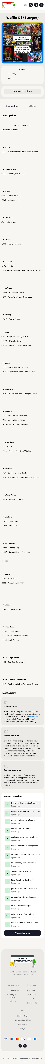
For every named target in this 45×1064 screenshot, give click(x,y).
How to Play (32, 990)
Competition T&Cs (23, 1020)
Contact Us (32, 1003)
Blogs (22, 1028)
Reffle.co (22, 1061)
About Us (32, 994)
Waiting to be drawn (13, 995)
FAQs (32, 999)
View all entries (22, 933)
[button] (41, 5)
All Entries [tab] (33, 106)
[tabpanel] (22, 526)
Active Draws (13, 990)
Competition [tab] (12, 106)
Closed (13, 1001)
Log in (24, 5)
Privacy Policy (22, 1024)
